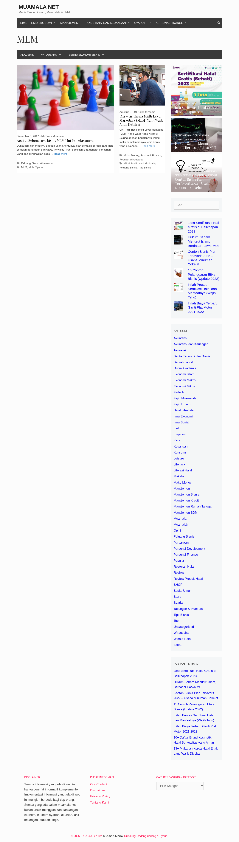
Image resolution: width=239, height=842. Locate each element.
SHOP (178, 584)
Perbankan (181, 542)
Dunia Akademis (185, 368)
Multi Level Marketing (143, 163)
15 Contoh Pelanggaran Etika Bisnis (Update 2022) (203, 274)
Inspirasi (180, 434)
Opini (177, 530)
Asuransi (180, 350)
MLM (24, 167)
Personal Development (189, 548)
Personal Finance (169, 22)
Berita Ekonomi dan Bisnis (192, 356)
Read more (60, 153)
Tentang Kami (99, 802)
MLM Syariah (36, 167)
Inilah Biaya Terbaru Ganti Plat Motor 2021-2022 (203, 307)
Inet (176, 428)
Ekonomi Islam (184, 374)
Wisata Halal (182, 639)
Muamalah (181, 524)
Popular (124, 159)
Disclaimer (97, 790)
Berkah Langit (183, 362)
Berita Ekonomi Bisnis (84, 54)
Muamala (180, 518)
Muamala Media (113, 836)
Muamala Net (39, 7)
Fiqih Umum (182, 404)
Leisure (179, 458)
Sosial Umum (183, 590)
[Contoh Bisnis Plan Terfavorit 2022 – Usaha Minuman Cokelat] (196, 189)
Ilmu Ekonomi (41, 22)
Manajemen (69, 22)
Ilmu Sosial (181, 422)
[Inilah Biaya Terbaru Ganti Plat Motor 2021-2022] (178, 308)
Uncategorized (184, 627)
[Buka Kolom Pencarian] (219, 23)
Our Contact (98, 784)
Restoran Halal (184, 566)
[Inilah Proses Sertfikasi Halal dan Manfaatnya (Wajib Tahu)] (178, 289)
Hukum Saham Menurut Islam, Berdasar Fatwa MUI (203, 241)
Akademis (27, 54)
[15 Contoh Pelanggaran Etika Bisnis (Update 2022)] (178, 275)
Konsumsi (180, 452)
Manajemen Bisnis (186, 494)
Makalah (179, 476)
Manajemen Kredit (186, 500)
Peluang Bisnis (29, 163)
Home (23, 22)
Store (177, 596)
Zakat (177, 645)
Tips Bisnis (144, 167)
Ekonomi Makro (184, 380)
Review (179, 572)
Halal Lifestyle (183, 410)
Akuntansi (180, 338)
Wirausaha (49, 54)
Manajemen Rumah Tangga (192, 506)
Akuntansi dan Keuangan (106, 22)
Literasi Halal (183, 470)
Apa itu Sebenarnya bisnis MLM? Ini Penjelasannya (55, 140)
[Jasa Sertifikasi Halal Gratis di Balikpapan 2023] (196, 114)
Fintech (179, 392)
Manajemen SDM (186, 512)
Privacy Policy (100, 796)
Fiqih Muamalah (185, 398)
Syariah (140, 22)
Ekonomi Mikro (184, 386)
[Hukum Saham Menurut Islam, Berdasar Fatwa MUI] (196, 149)
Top (176, 621)
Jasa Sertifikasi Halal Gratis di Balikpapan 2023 (203, 227)
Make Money (131, 155)
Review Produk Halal (188, 579)
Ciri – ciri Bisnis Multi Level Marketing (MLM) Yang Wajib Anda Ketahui (141, 120)
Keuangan (180, 446)
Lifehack (179, 464)
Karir (177, 440)
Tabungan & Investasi (189, 609)
